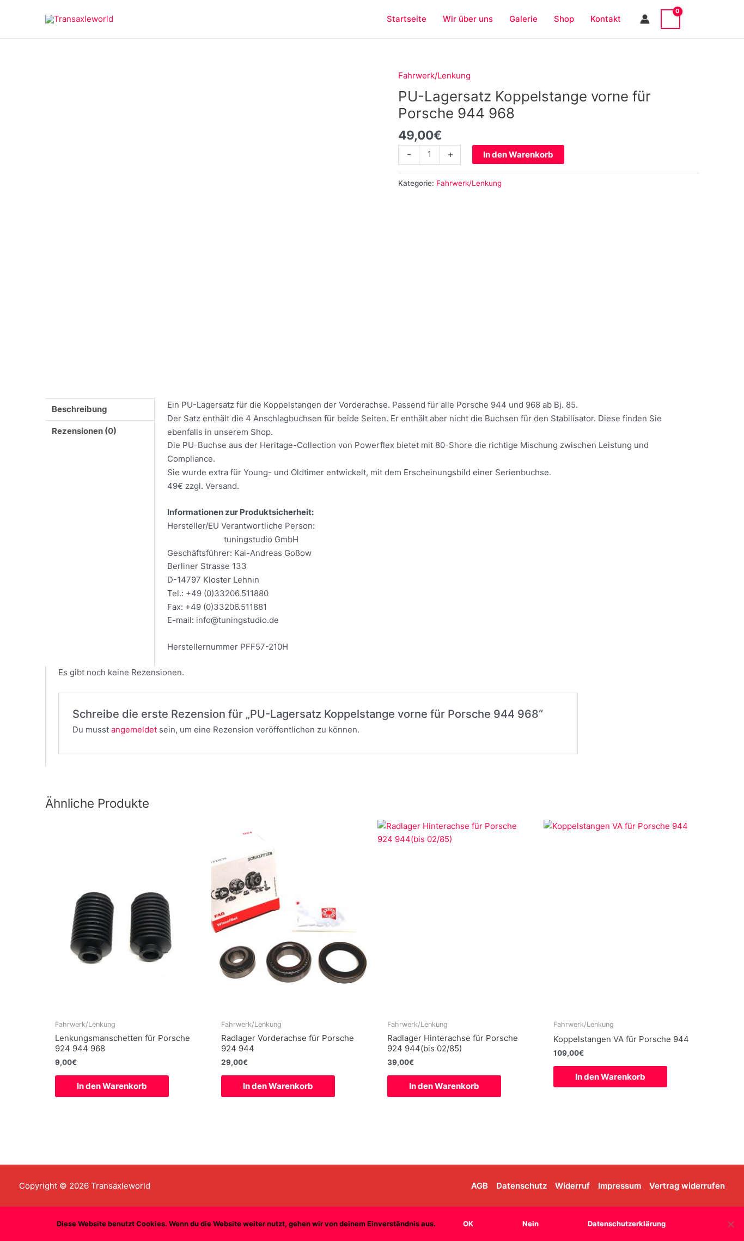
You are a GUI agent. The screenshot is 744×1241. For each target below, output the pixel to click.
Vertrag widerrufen (687, 1186)
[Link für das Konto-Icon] (645, 19)
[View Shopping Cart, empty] (670, 19)
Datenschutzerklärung (627, 1223)
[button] (695, 19)
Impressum (619, 1186)
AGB (479, 1186)
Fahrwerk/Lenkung (434, 75)
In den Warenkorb (518, 154)
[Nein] (730, 1224)
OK (468, 1223)
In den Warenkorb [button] (112, 1086)
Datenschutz (521, 1186)
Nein (530, 1223)
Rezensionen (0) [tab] (84, 431)
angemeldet (134, 729)
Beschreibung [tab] (79, 409)
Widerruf (572, 1186)
